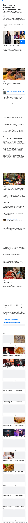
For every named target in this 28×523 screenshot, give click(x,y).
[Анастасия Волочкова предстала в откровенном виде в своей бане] (19, 515)
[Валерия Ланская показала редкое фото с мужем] (19, 469)
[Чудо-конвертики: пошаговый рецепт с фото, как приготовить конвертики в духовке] (8, 387)
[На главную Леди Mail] (4, 1)
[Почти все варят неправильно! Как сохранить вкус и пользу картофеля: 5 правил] (8, 480)
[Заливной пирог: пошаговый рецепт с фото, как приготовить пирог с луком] (19, 422)
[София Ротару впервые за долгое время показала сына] (19, 434)
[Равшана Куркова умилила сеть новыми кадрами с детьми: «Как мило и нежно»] (19, 492)
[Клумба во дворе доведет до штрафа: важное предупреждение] (19, 445)
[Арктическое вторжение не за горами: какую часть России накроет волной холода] (8, 504)
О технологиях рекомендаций (15, 522)
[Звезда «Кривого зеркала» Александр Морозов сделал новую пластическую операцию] (8, 364)
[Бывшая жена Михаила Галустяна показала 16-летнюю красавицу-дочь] (19, 364)
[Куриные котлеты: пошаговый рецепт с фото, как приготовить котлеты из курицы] (8, 469)
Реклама (7, 522)
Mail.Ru (1, 522)
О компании (4, 522)
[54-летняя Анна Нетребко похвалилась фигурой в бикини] (8, 492)
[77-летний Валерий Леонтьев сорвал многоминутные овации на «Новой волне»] (19, 457)
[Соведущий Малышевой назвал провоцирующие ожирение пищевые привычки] (8, 399)
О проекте (10, 522)
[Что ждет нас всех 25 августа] (8, 340)
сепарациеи (9, 144)
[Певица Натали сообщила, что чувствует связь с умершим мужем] (8, 515)
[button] (8, 37)
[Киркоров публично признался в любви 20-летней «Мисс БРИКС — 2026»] (8, 410)
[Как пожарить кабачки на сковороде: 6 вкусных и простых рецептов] (8, 422)
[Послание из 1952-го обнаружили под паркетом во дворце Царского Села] (19, 340)
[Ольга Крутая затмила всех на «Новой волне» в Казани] (19, 387)
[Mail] (2, 1)
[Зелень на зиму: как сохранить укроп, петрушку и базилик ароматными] (19, 504)
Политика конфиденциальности (22, 522)
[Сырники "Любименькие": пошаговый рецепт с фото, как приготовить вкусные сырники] (19, 352)
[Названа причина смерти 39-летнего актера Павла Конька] (8, 375)
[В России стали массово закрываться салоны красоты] (8, 457)
